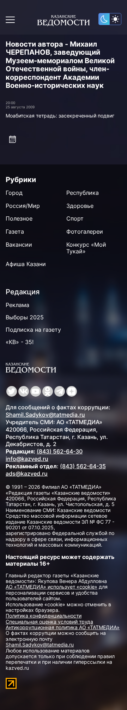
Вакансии (19, 244)
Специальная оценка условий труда (49, 622)
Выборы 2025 (25, 317)
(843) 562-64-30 (60, 451)
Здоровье (79, 205)
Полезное (19, 218)
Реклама (17, 304)
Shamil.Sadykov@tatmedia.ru (45, 414)
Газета (15, 231)
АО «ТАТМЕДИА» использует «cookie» (51, 587)
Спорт (75, 218)
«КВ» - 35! (20, 341)
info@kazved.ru (27, 458)
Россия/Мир (23, 205)
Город (14, 192)
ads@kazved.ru (27, 473)
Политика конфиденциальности (43, 616)
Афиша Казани (26, 263)
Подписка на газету (33, 329)
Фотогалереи (84, 231)
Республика (82, 192)
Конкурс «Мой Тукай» (86, 248)
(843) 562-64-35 (83, 466)
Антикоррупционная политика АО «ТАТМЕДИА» (63, 627)
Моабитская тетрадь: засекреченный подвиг (60, 116)
